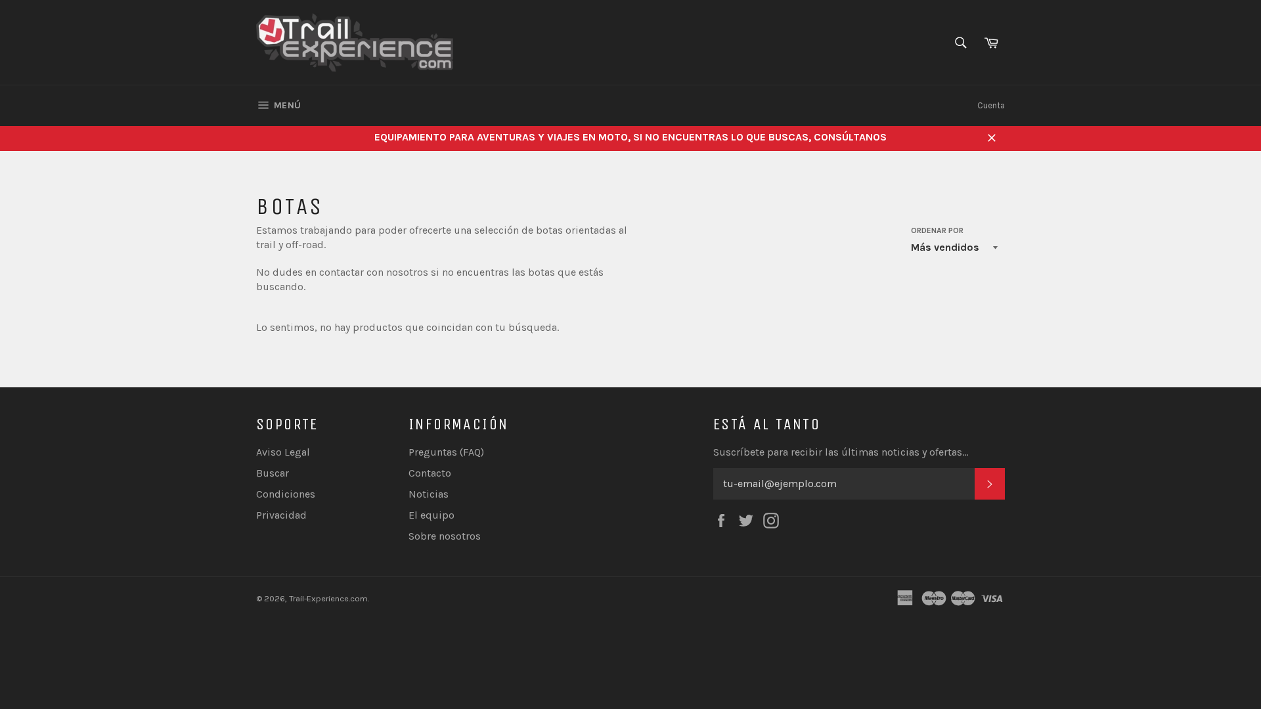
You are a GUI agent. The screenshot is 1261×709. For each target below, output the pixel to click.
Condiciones (285, 494)
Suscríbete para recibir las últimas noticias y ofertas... (840, 452)
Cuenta (991, 105)
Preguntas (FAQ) (446, 452)
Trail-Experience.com (328, 598)
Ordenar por (937, 230)
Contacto (430, 473)
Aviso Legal (283, 452)
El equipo (431, 515)
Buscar (272, 473)
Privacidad (281, 515)
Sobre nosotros (445, 536)
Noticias (429, 494)
